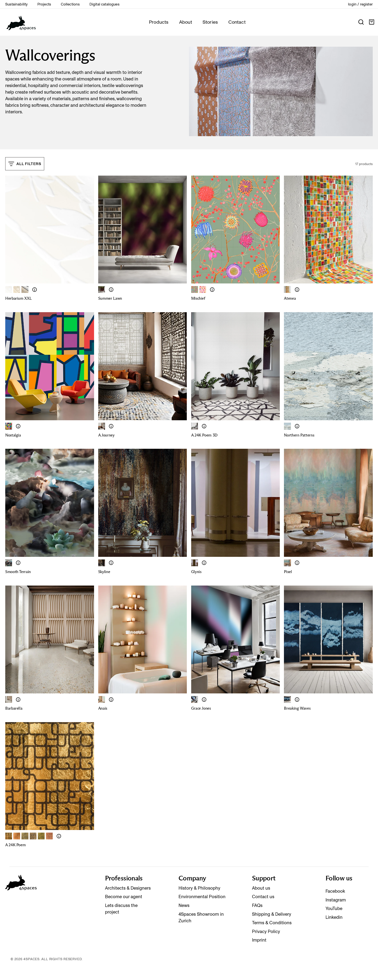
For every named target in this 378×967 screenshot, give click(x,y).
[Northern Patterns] (287, 426)
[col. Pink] (202, 289)
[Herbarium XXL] (34, 289)
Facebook (335, 891)
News (183, 905)
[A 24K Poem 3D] (204, 426)
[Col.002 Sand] (16, 289)
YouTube (334, 908)
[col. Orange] (16, 836)
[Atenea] (287, 289)
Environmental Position (202, 896)
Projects (44, 4)
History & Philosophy (199, 888)
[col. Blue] (33, 836)
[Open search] (361, 22)
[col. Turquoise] (24, 836)
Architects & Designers (128, 888)
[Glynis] (204, 563)
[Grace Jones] (194, 699)
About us (261, 888)
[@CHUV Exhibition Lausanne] (194, 562)
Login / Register (360, 4)
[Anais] (101, 699)
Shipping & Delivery (271, 914)
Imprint (259, 940)
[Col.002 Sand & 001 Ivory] (24, 289)
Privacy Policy (266, 931)
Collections (70, 4)
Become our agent (123, 896)
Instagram (336, 900)
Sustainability (16, 4)
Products (159, 22)
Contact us (263, 896)
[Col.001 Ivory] (8, 289)
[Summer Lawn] (101, 289)
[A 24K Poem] (194, 426)
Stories (210, 22)
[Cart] (371, 22)
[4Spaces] (21, 22)
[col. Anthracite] (8, 836)
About (185, 22)
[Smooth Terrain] (8, 562)
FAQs (257, 905)
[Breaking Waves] (287, 699)
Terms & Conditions (272, 922)
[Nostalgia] (8, 426)
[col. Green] (194, 289)
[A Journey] (101, 426)
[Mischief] (212, 289)
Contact (237, 22)
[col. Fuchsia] (49, 836)
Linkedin (334, 917)
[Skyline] (101, 562)
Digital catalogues (104, 4)
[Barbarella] (8, 699)
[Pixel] (287, 562)
